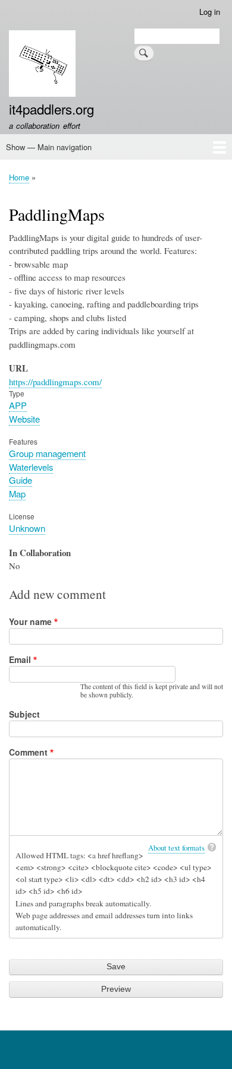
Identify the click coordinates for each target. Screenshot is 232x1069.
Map (17, 493)
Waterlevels (31, 467)
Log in (209, 11)
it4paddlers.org (51, 108)
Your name (30, 621)
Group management (47, 453)
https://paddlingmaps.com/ (55, 382)
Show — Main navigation (49, 147)
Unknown (27, 528)
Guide (20, 480)
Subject (24, 714)
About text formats (176, 847)
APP (18, 405)
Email (20, 659)
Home (19, 177)
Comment (28, 752)
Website (24, 419)
